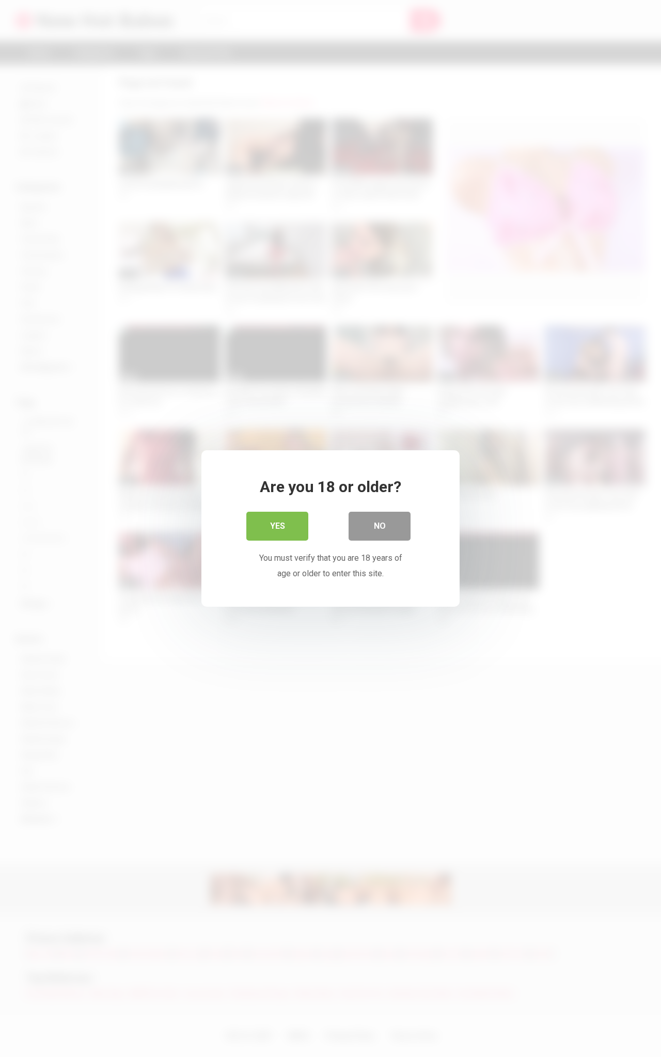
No (380, 526)
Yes (277, 526)
